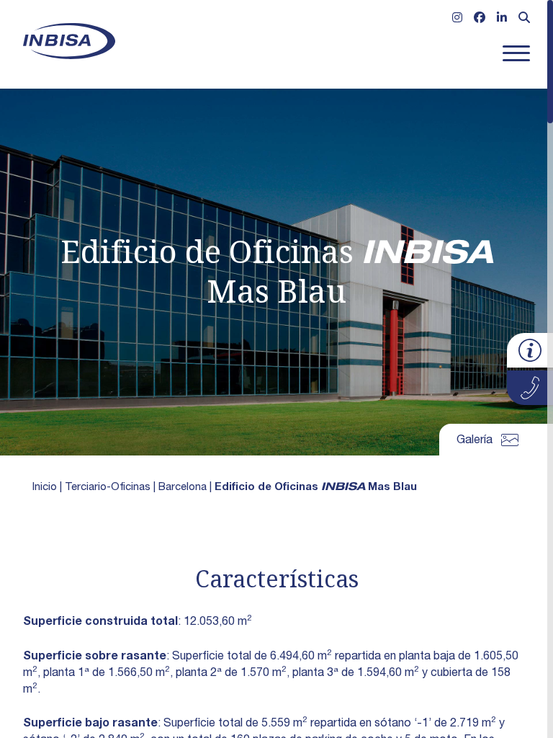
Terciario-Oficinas (107, 487)
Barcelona (182, 487)
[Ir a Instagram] (457, 19)
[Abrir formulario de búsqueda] (524, 19)
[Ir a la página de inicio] (69, 41)
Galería (475, 441)
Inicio (44, 487)
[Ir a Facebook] (479, 19)
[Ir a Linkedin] (502, 19)
